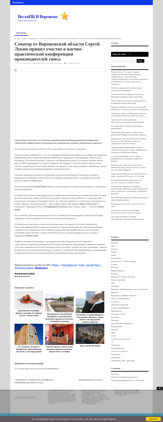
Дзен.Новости (69, 264)
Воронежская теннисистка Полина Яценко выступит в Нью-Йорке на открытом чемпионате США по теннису (128, 141)
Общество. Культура (119, 305)
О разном (115, 302)
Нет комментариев (73, 63)
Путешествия (116, 327)
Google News (93, 264)
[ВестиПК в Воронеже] (45, 26)
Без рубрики (116, 258)
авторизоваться (53, 369)
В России (115, 268)
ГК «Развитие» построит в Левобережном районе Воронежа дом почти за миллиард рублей (29, 349)
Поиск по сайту (119, 54)
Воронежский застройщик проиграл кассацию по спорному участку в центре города (29, 313)
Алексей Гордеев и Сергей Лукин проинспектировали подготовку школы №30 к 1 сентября (59, 349)
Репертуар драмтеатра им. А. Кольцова (127, 380)
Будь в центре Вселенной (90, 346)
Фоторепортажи (117, 348)
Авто (113, 246)
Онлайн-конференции (120, 308)
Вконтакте (41, 267)
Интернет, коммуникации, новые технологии (129, 289)
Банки (113, 255)
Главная (24, 38)
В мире (114, 264)
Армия (114, 252)
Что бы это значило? (119, 351)
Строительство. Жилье (53, 63)
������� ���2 (25, 273)
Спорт (113, 336)
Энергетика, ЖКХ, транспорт (123, 361)
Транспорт (115, 345)
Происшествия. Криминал (122, 323)
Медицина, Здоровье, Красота (123, 296)
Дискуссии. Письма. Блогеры (123, 277)
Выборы (114, 274)
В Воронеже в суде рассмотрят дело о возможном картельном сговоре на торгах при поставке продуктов (128, 167)
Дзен (82, 264)
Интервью (115, 286)
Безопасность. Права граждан (123, 261)
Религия (114, 330)
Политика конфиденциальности (124, 377)
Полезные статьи (118, 314)
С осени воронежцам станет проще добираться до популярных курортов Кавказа (126, 158)
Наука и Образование (120, 299)
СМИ (113, 333)
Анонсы (114, 249)
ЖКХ (113, 283)
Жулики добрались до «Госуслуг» (91, 380)
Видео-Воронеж (117, 271)
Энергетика (116, 358)
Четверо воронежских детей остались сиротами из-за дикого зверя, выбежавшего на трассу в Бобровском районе (129, 150)
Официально (33, 38)
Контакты (18, 2)
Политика (115, 317)
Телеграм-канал (24, 267)
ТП (112, 342)
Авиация (114, 243)
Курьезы (114, 292)
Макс (55, 264)
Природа (114, 320)
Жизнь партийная (118, 280)
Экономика (115, 355)
